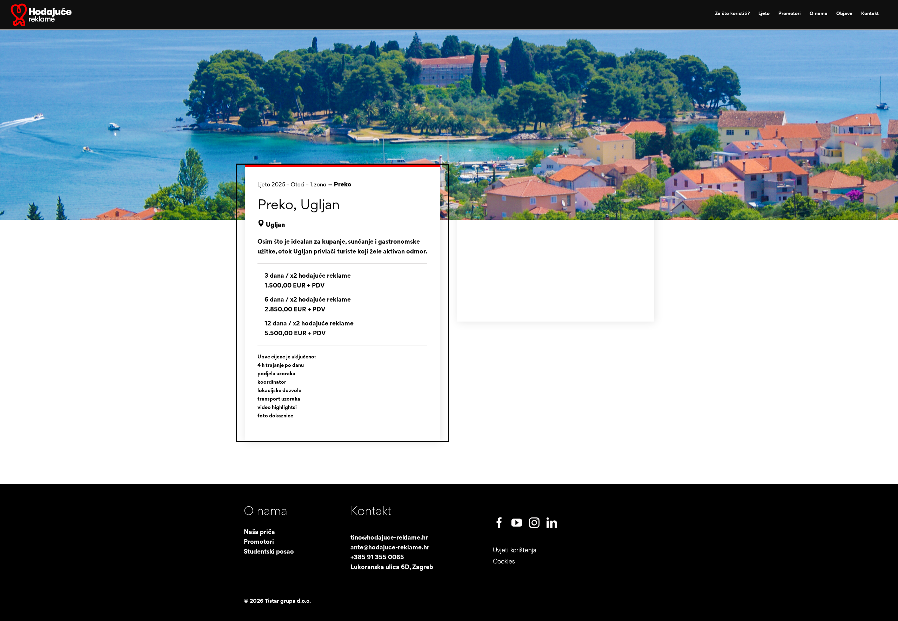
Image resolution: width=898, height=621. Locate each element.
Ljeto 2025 (271, 185)
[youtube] (516, 522)
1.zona (318, 185)
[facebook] (499, 522)
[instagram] (534, 522)
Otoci (297, 185)
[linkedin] (552, 522)
